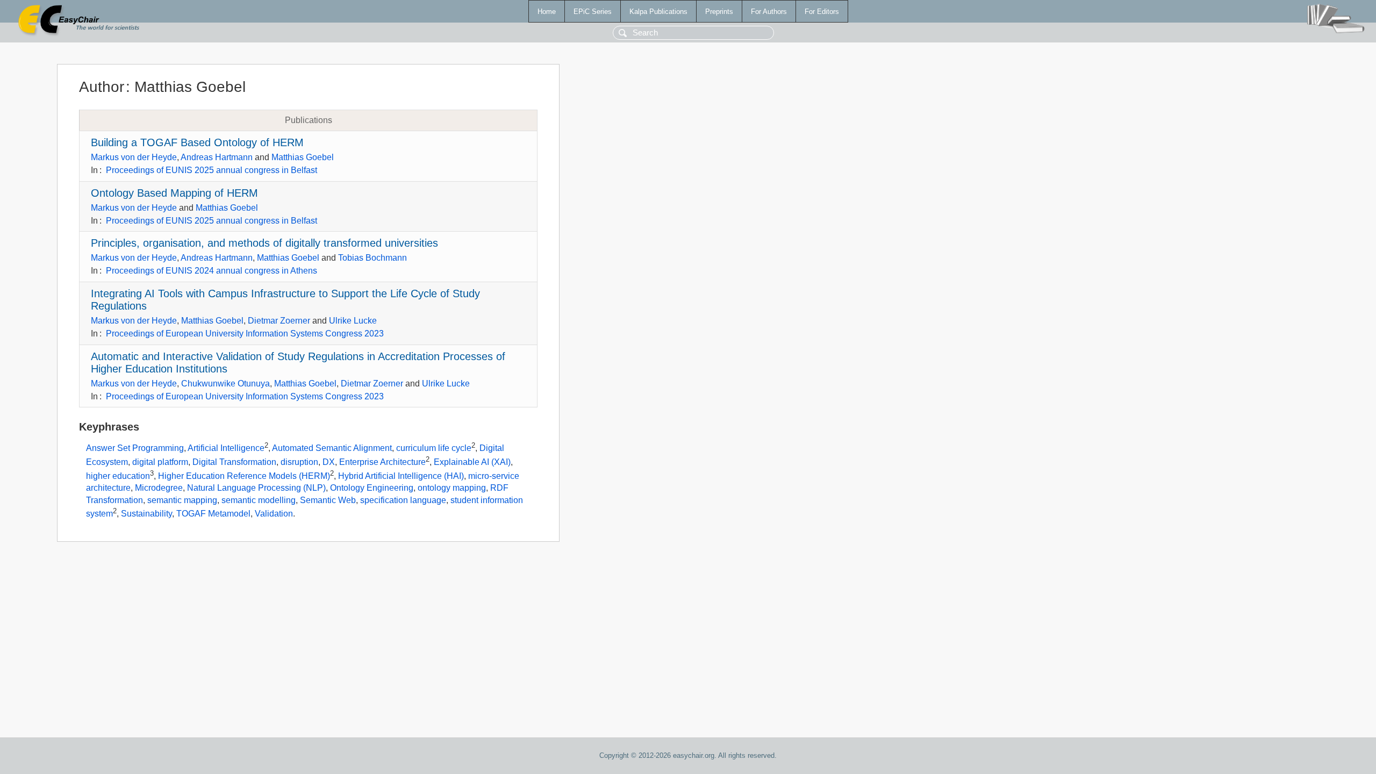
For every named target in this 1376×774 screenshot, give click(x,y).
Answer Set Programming (135, 448)
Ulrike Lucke (353, 320)
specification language (403, 500)
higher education (118, 476)
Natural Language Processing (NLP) (256, 487)
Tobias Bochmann (372, 257)
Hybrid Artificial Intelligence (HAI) (401, 476)
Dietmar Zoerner (279, 320)
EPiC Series (593, 12)
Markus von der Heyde (134, 157)
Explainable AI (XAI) (472, 462)
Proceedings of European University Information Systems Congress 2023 (245, 333)
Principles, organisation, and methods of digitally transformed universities (264, 243)
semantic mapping (182, 500)
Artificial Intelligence (226, 448)
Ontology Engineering (371, 487)
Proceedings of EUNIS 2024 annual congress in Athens (211, 270)
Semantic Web (328, 500)
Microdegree (159, 487)
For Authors (769, 12)
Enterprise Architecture (382, 462)
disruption (299, 462)
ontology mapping (452, 487)
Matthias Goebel (302, 157)
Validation (274, 514)
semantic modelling (258, 500)
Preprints (719, 12)
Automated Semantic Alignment (332, 448)
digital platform (160, 462)
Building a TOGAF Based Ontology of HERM (197, 142)
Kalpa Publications (658, 12)
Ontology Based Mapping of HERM (174, 193)
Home (547, 12)
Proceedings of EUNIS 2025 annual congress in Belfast (211, 170)
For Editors (822, 12)
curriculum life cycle (433, 448)
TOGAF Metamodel (213, 514)
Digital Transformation (234, 462)
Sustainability (146, 514)
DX (328, 462)
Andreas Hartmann (217, 157)
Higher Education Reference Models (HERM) (244, 476)
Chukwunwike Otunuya (225, 383)
